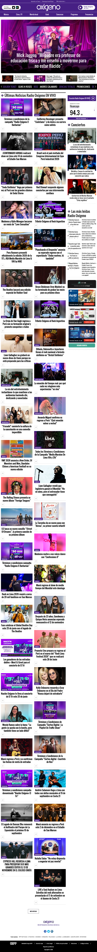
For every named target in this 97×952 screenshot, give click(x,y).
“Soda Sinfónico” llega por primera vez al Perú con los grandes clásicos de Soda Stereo (16, 190)
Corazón (44, 936)
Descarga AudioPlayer (48, 1)
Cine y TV (19, 14)
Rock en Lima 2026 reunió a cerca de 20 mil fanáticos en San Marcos (17, 596)
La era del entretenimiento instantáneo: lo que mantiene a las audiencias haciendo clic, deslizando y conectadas (17, 394)
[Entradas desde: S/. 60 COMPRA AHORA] (82, 316)
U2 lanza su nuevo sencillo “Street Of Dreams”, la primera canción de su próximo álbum (17, 531)
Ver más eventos (82, 345)
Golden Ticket (9, 86)
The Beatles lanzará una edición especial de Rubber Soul (17, 291)
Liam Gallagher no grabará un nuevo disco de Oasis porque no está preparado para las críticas (17, 358)
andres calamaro (48, 86)
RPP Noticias (23, 936)
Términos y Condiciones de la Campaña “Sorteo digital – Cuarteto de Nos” (50, 758)
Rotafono (83, 936)
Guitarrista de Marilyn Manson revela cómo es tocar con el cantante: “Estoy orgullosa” (82, 197)
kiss (36, 86)
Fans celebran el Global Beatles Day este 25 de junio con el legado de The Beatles (16, 628)
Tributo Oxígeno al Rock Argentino (50, 221)
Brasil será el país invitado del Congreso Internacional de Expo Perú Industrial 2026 (50, 156)
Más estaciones (60, 1)
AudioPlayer (75, 936)
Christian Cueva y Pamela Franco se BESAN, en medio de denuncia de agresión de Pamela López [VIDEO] (89, 256)
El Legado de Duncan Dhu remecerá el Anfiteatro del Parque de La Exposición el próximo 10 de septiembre (16, 829)
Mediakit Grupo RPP (27, 943)
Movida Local (5, 217)
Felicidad (52, 936)
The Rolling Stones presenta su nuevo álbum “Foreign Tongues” (17, 499)
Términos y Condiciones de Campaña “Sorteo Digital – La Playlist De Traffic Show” (50, 724)
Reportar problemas (48, 946)
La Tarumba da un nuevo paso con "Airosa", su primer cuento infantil (50, 524)
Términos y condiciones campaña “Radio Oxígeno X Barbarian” (16, 564)
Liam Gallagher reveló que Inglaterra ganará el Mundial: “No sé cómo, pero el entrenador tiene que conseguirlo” (50, 490)
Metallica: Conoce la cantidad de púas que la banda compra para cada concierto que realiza (82, 173)
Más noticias (33, 911)
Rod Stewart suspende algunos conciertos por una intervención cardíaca (50, 190)
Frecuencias (89, 14)
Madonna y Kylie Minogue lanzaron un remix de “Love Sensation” (16, 223)
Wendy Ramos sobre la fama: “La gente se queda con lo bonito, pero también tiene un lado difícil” (17, 727)
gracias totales (67, 86)
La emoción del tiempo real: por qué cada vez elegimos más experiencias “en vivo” (50, 386)
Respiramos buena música (48, 925)
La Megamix (66, 936)
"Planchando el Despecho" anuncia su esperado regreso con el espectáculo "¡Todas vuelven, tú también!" (50, 254)
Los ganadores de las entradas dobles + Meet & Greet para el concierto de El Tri (16, 662)
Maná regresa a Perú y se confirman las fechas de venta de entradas (16, 760)
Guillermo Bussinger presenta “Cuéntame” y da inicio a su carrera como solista (50, 121)
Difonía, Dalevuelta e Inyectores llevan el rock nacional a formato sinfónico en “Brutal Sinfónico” (50, 352)
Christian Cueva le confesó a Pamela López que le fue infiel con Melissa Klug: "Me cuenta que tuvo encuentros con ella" (89, 224)
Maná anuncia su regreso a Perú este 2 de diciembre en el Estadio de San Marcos (50, 827)
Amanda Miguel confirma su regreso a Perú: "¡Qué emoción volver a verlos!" (50, 420)
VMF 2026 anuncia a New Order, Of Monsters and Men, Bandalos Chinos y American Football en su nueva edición (17, 465)
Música (6, 14)
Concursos (59, 14)
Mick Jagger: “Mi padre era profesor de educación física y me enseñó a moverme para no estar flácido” (48, 60)
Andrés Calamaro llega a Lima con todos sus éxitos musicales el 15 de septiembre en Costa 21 (50, 793)
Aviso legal (49, 943)
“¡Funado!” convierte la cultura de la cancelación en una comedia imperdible (17, 429)
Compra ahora (89, 304)
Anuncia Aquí (39, 943)
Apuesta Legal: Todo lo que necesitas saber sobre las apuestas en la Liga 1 (88, 246)
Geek (47, 14)
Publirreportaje (6, 385)
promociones (83, 86)
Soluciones (74, 943)
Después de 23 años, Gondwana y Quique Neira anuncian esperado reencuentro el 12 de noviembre (50, 619)
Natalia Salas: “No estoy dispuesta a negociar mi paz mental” (50, 860)
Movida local (34, 14)
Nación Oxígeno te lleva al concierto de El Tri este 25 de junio (16, 695)
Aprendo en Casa (35, 1)
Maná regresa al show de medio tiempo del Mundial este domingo (50, 587)
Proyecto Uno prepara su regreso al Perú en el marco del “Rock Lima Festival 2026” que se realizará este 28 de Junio (50, 655)
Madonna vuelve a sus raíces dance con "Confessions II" (50, 555)
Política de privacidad (62, 943)
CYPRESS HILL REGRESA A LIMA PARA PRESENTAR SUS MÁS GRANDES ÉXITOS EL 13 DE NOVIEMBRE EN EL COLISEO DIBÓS (17, 866)
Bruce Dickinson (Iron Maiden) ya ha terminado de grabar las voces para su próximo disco (50, 289)
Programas (74, 14)
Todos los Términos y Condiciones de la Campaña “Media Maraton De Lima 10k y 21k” (50, 454)
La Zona (58, 936)
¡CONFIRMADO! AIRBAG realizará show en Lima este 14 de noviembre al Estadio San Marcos (16, 156)
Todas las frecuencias (81, 118)
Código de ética (84, 943)
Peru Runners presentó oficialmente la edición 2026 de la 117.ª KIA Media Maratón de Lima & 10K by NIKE (17, 257)
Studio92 (31, 936)
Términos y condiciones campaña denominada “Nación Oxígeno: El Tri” (16, 793)
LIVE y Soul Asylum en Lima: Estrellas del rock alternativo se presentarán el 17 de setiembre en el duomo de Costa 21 (50, 894)
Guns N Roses (25, 86)
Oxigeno (38, 936)
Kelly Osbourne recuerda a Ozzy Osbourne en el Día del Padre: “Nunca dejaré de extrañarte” (50, 690)
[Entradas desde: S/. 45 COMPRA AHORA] (82, 298)
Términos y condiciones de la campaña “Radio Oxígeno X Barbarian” (16, 121)
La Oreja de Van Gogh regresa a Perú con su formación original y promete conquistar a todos (17, 323)
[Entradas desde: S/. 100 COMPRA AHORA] (82, 334)
